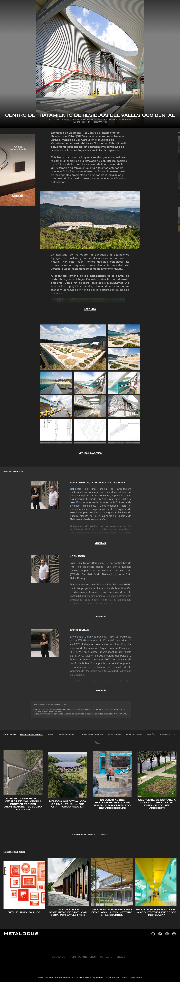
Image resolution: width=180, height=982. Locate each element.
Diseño (151, 734)
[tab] (31, 734)
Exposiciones (167, 734)
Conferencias (134, 734)
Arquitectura (66, 734)
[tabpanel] (90, 793)
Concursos (114, 734)
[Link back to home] (21, 934)
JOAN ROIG (77, 556)
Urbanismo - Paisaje (31, 734)
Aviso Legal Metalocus (84, 977)
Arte (50, 734)
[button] (8, 792)
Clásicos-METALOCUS (91, 734)
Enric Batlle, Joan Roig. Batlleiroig (97, 482)
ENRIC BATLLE (79, 630)
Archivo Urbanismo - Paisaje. (90, 835)
